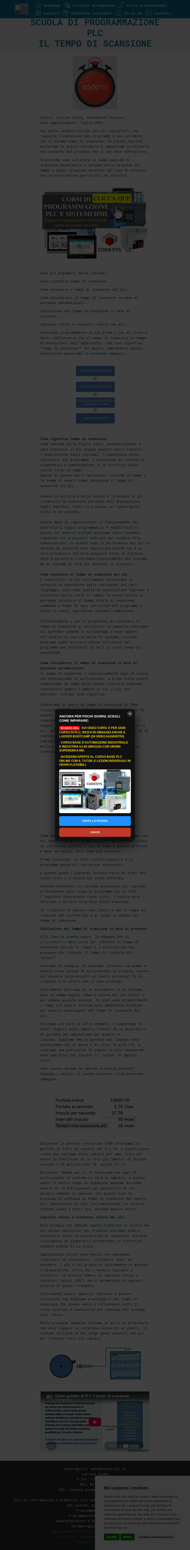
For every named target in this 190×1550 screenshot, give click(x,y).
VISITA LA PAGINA (95, 820)
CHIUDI (95, 832)
